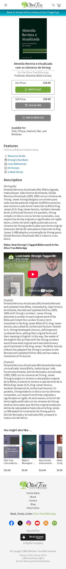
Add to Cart (34, 89)
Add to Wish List (34, 118)
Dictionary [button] (13, 168)
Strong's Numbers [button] (18, 160)
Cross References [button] (17, 164)
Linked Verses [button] (15, 172)
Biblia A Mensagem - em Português (28, 463)
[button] (53, 5)
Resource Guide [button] (16, 156)
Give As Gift (34, 105)
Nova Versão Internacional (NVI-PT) (45, 463)
